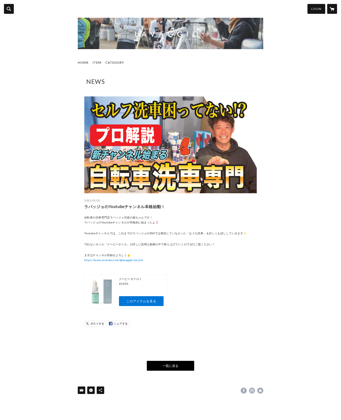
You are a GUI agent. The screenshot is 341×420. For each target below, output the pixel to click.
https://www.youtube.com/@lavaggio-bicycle (113, 260)
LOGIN (316, 8)
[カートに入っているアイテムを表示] (332, 9)
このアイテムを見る (141, 301)
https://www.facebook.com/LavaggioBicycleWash (244, 391)
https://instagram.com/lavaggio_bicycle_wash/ (252, 391)
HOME (83, 62)
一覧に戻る (170, 366)
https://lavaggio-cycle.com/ (260, 391)
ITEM (97, 62)
